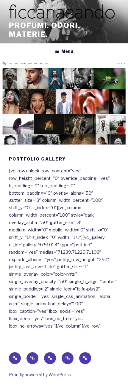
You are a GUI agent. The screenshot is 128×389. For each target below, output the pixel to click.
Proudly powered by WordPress (40, 374)
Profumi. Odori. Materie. (44, 30)
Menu (67, 51)
